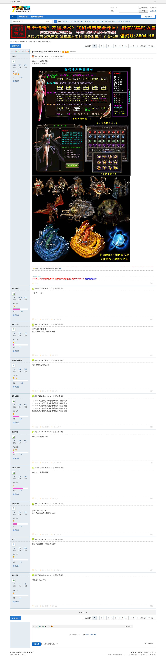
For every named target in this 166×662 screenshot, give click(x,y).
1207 (21, 455)
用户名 (112, 7)
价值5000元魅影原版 (44, 41)
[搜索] (55, 21)
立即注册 (153, 11)
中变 (98, 21)
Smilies (52, 626)
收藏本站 (20, 2)
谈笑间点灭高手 (17, 360)
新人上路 (15, 339)
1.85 (78, 21)
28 (25, 333)
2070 (14, 65)
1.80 (74, 21)
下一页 (151, 46)
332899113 (16, 288)
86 (20, 548)
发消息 (17, 81)
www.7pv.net (11, 41)
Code (49, 626)
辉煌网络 (15, 432)
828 (21, 490)
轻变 (94, 21)
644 (21, 526)
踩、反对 (57, 319)
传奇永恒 (65, 21)
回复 (60, 268)
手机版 (140, 652)
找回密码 (153, 7)
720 (21, 419)
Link (42, 626)
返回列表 (88, 46)
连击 (109, 21)
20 (20, 333)
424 (25, 548)
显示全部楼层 (59, 56)
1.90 (82, 21)
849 (25, 441)
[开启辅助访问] (152, 2)
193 (20, 405)
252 (20, 369)
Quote (45, 626)
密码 (112, 11)
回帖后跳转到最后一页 (51, 644)
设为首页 (13, 2)
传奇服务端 (23, 17)
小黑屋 (146, 652)
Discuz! (21, 652)
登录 (87, 634)
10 (126, 46)
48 (20, 347)
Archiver (134, 652)
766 (25, 369)
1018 (21, 383)
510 (21, 562)
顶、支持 (45, 319)
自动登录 (144, 7)
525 (25, 405)
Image (39, 626)
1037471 (15, 575)
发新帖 (15, 46)
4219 (20, 297)
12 (20, 598)
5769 (25, 297)
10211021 (15, 324)
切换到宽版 (155, 2)
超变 (101, 21)
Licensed (30, 652)
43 (20, 476)
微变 (90, 21)
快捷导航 (147, 17)
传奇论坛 (153, 652)
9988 (21, 311)
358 (20, 441)
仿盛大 (114, 21)
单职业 (120, 21)
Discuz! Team (21, 654)
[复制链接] (72, 52)
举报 (151, 283)
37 (20, 65)
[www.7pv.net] (21, 9)
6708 (25, 65)
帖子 (47, 21)
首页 (13, 17)
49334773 (15, 503)
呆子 (13, 539)
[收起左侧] (29, 51)
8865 (21, 77)
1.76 (70, 21)
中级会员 (15, 375)
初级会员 (15, 411)
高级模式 (128, 626)
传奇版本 (32, 41)
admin (14, 56)
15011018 (15, 396)
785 (25, 476)
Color (36, 626)
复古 (86, 21)
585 (25, 512)
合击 (105, 21)
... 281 (132, 46)
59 (20, 512)
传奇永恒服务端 (37, 17)
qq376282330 (16, 468)
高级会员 (15, 303)
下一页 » (83, 612)
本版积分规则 (149, 643)
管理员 (15, 71)
